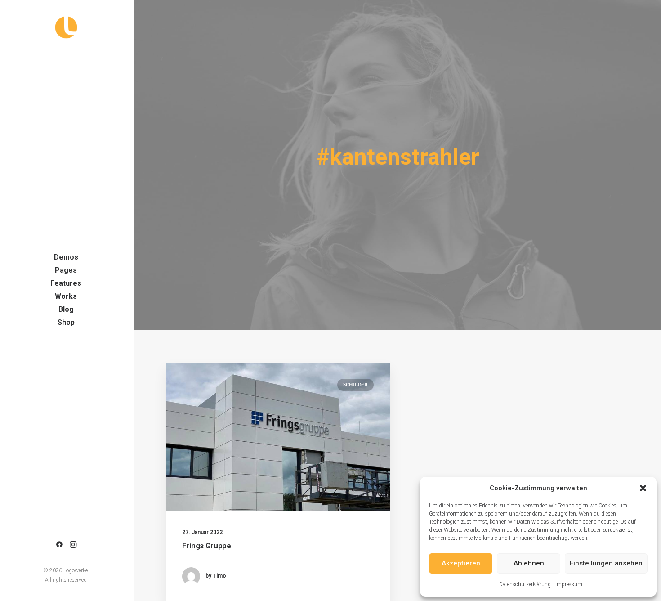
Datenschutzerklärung (525, 584)
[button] (643, 488)
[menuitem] (59, 545)
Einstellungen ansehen (606, 563)
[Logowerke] (66, 27)
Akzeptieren (461, 563)
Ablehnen (529, 563)
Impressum (568, 584)
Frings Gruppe (206, 545)
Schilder (355, 384)
